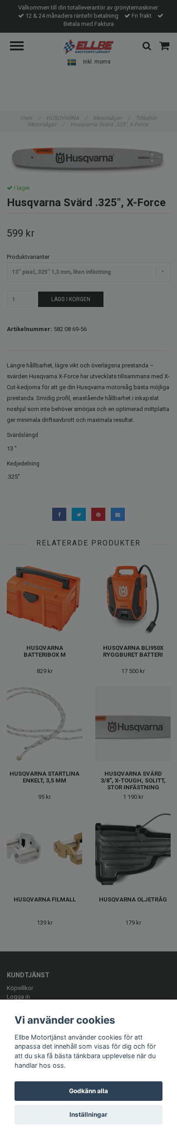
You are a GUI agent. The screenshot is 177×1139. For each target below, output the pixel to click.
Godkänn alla (88, 1090)
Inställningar (88, 1114)
